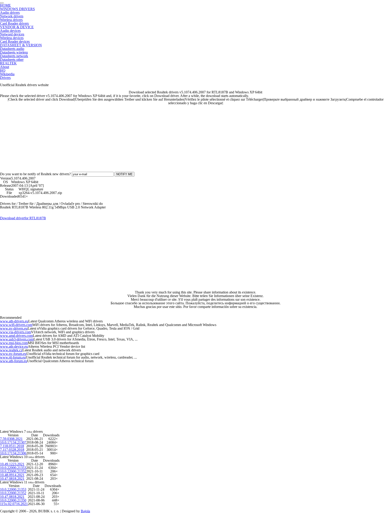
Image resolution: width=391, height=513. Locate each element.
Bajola (85, 511)
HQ (2, 70)
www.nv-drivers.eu (14, 328)
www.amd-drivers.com (16, 336)
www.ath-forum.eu (13, 361)
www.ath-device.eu (14, 346)
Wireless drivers (11, 20)
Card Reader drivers (14, 23)
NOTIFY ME (124, 174)
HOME (5, 5)
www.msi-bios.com (14, 343)
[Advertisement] (136, 136)
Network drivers (11, 16)
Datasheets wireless (14, 52)
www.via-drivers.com (15, 332)
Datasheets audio (12, 49)
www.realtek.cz (11, 350)
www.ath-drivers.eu (14, 321)
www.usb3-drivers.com (16, 339)
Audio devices (10, 31)
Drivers (5, 78)
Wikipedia (7, 74)
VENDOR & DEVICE (17, 27)
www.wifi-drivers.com (16, 325)
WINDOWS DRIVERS (17, 9)
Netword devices (12, 34)
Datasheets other (12, 59)
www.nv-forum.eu (13, 354)
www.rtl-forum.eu (13, 357)
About (4, 67)
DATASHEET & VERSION (21, 45)
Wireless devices (12, 38)
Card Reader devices (15, 41)
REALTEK (8, 63)
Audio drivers (10, 12)
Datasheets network (14, 56)
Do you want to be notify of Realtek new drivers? (35, 174)
